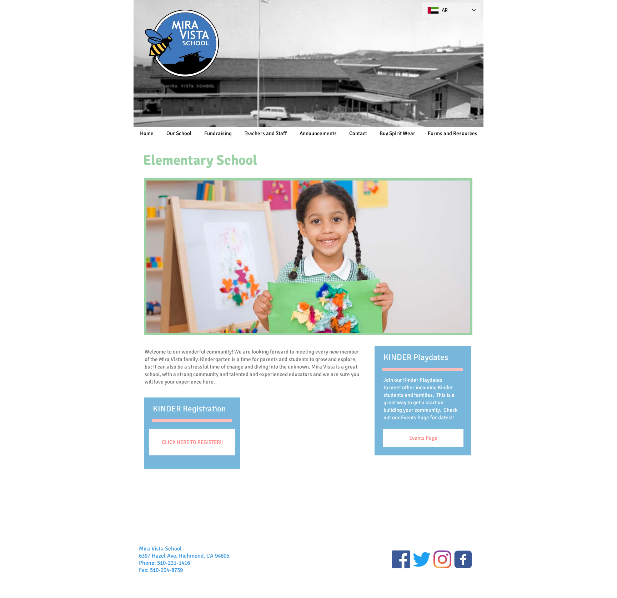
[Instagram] (442, 559)
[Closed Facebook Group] (463, 559)
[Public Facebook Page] (401, 559)
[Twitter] (422, 559)
